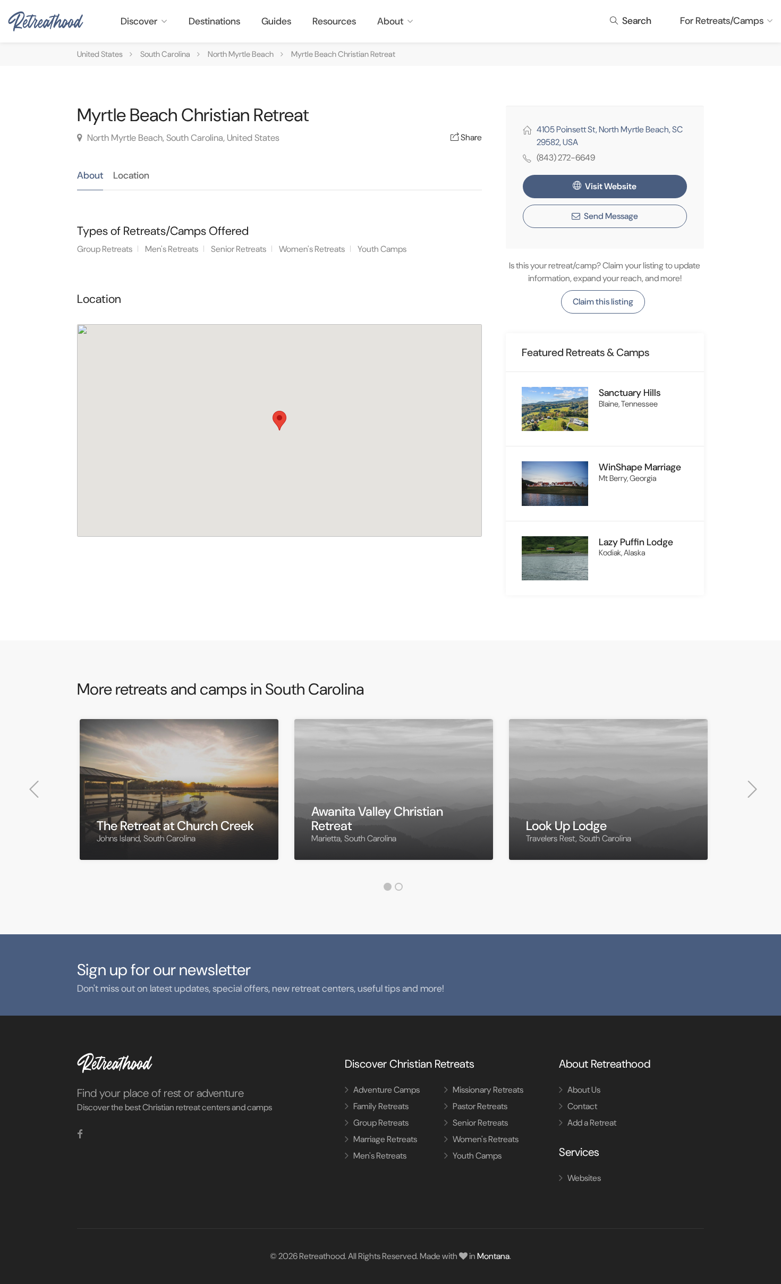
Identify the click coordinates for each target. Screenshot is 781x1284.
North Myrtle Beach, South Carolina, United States (182, 137)
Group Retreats (104, 249)
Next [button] (752, 789)
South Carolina (165, 54)
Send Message (610, 216)
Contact (582, 1106)
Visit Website (609, 186)
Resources (334, 21)
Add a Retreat (591, 1122)
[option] (179, 797)
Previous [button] (34, 789)
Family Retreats (381, 1106)
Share (470, 137)
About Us (583, 1089)
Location (131, 175)
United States (100, 54)
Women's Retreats (312, 249)
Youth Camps (382, 249)
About (390, 21)
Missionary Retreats (488, 1089)
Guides (276, 21)
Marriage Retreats (385, 1139)
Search (635, 20)
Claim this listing (603, 301)
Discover (139, 21)
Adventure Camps (386, 1089)
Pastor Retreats (480, 1106)
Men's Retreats (171, 249)
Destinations (214, 21)
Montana (493, 1256)
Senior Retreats (238, 249)
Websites (584, 1178)
